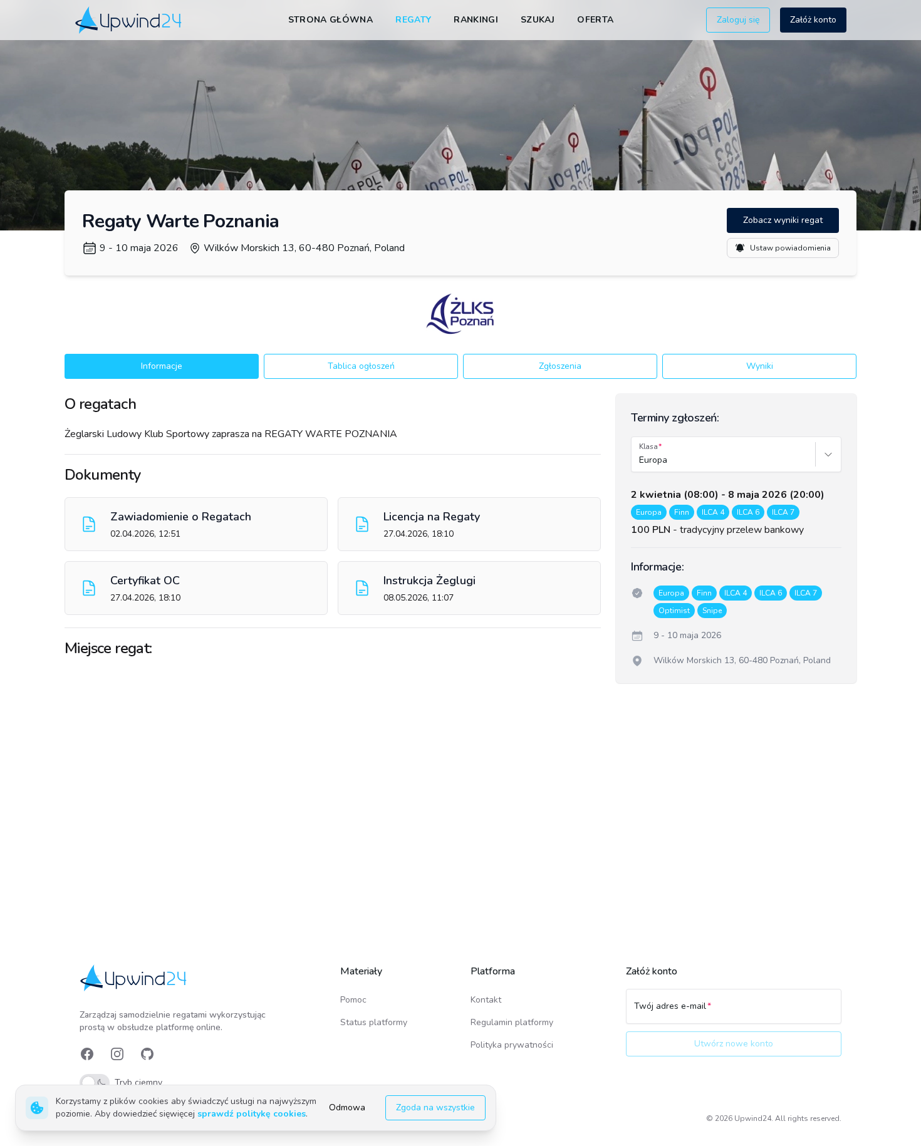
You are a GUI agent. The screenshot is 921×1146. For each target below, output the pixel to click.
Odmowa (347, 1107)
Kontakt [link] (486, 1000)
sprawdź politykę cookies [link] (251, 1114)
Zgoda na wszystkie (435, 1107)
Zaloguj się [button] (738, 20)
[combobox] (640, 460)
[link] (129, 20)
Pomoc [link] (353, 1000)
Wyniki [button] (759, 366)
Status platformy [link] (373, 1022)
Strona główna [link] (330, 20)
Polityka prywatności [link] (512, 1045)
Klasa (648, 446)
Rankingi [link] (476, 20)
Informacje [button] (161, 366)
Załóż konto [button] (813, 20)
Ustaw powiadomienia (790, 248)
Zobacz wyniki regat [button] (783, 220)
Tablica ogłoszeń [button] (361, 366)
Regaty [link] (413, 20)
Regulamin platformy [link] (512, 1022)
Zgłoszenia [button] (560, 366)
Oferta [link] (595, 20)
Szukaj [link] (537, 20)
